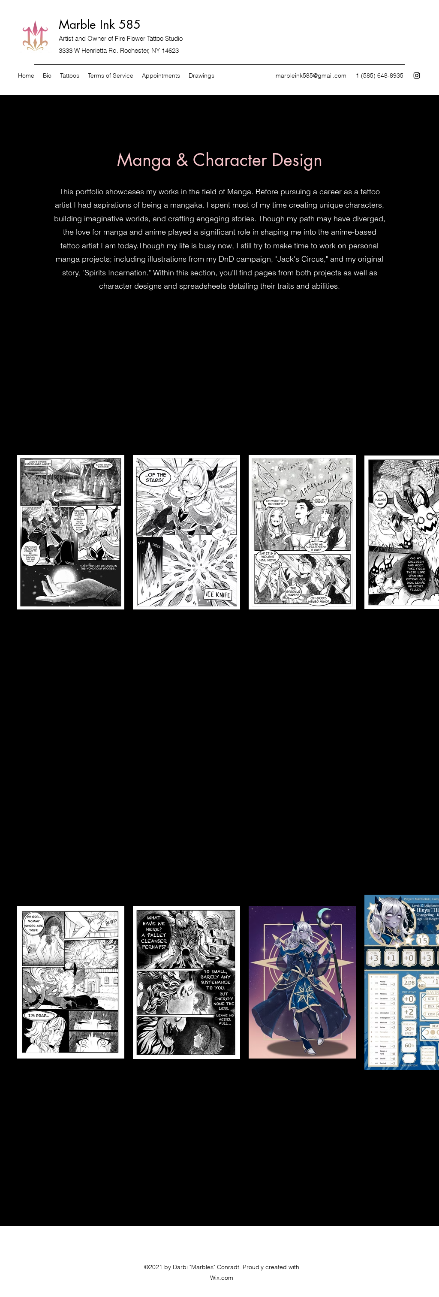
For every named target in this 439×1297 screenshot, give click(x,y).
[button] (201, 75)
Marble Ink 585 (100, 24)
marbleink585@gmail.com (311, 75)
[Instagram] (416, 75)
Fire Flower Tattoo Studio (149, 38)
